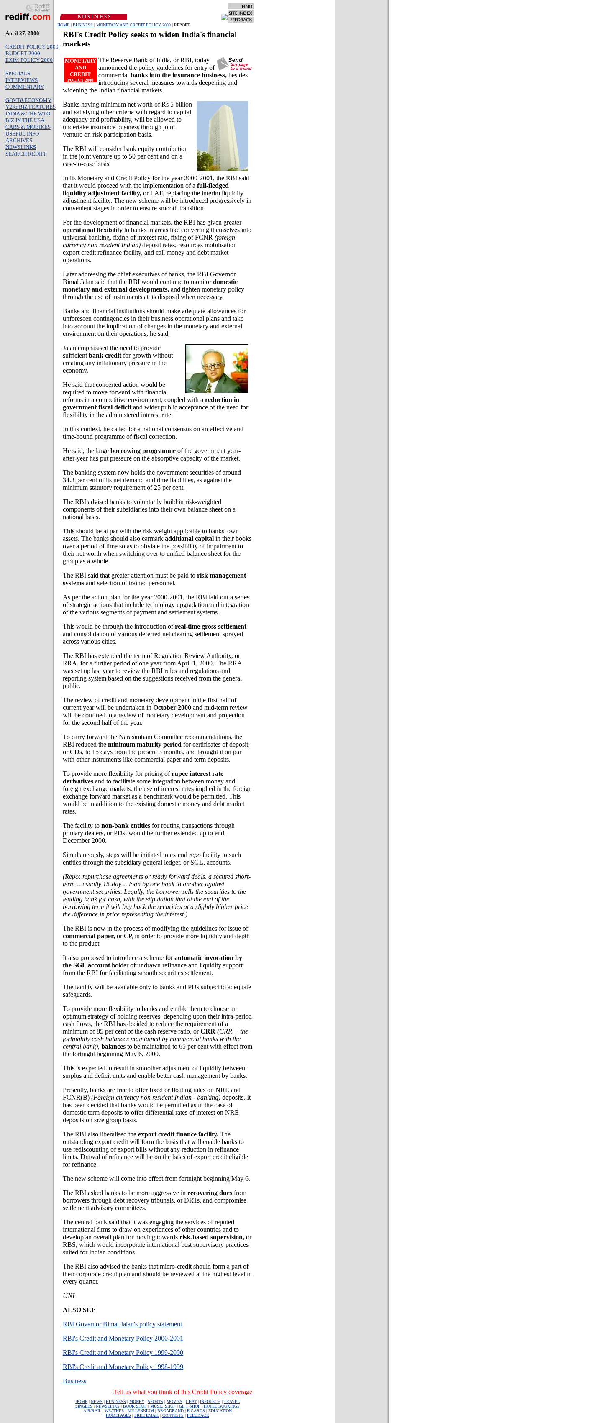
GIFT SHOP (189, 1406)
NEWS (96, 1401)
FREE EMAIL (146, 1415)
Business (74, 1381)
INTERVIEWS (21, 80)
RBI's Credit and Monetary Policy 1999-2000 (123, 1352)
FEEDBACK (198, 1415)
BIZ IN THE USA (24, 120)
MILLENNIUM (141, 1410)
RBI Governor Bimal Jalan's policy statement (122, 1324)
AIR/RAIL (92, 1410)
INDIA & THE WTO (27, 113)
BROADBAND (170, 1410)
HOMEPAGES (118, 1415)
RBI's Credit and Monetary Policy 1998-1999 (123, 1366)
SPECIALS (17, 73)
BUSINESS (83, 25)
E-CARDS (196, 1410)
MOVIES (174, 1401)
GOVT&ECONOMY (28, 100)
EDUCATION (220, 1410)
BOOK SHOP (135, 1406)
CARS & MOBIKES (28, 127)
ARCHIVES (18, 140)
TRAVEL (232, 1401)
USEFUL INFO (22, 134)
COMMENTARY (24, 87)
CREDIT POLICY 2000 (32, 47)
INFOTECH (210, 1401)
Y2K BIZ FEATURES (30, 107)
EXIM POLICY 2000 (29, 60)
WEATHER (114, 1410)
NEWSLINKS (20, 147)
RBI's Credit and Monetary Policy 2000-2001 (123, 1338)
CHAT (191, 1401)
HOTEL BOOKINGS (222, 1406)
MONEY (136, 1401)
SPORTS (155, 1401)
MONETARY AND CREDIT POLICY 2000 (133, 25)
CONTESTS (173, 1415)
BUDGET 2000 (22, 53)
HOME (63, 25)
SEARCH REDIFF (25, 154)
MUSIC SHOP (163, 1406)
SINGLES (83, 1406)
